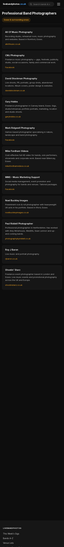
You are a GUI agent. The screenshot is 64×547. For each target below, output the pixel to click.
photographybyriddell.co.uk (18, 238)
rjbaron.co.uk (11, 259)
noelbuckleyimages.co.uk (17, 212)
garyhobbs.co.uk (13, 116)
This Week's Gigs (11, 534)
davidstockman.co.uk (15, 90)
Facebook (9, 67)
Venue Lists (8, 543)
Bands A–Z (8, 538)
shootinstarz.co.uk (13, 285)
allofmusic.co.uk (12, 44)
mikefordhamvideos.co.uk (17, 166)
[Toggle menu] (58, 4)
